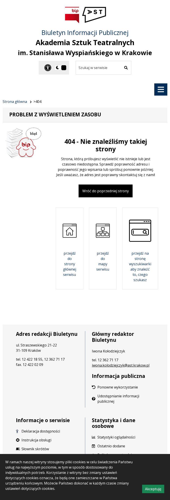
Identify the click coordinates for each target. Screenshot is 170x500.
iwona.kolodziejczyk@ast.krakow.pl (120, 365)
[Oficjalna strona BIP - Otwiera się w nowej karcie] (72, 15)
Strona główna (15, 101)
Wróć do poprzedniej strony (105, 190)
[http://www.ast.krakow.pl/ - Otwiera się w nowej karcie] (94, 15)
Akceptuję (154, 489)
